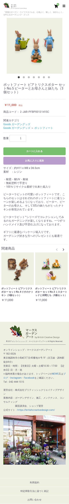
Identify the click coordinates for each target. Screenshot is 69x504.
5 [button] (39, 78)
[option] (34, 46)
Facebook (29, 377)
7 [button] (49, 78)
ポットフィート (43, 128)
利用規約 (34, 482)
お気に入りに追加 (34, 160)
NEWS (55, 373)
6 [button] (44, 78)
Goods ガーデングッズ (16, 124)
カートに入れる (34, 151)
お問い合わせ (34, 499)
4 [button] (34, 78)
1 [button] (19, 78)
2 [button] (24, 78)
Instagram (16, 377)
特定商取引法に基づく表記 (34, 491)
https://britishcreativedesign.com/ (36, 410)
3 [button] (29, 78)
